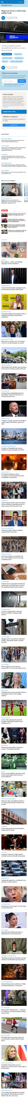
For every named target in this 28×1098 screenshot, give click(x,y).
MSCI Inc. (5, 61)
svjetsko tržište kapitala (16, 61)
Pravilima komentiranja (8, 104)
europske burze (19, 58)
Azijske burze (18, 54)
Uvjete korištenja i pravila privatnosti (12, 86)
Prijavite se (21, 81)
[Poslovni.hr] (2, 2)
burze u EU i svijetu (7, 58)
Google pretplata (7, 54)
